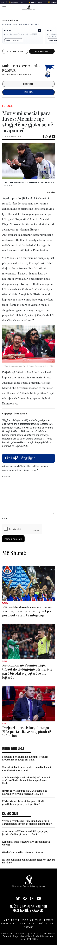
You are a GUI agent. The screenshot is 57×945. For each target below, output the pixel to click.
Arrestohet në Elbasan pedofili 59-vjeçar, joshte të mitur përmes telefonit (25, 833)
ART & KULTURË (36, 923)
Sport (49, 30)
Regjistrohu (42, 51)
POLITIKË (15, 920)
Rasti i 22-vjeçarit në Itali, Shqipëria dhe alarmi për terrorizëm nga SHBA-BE (24, 792)
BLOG (15, 923)
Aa (48, 192)
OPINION (38, 920)
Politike (7, 30)
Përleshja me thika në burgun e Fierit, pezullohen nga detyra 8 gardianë (23, 803)
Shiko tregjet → (13, 40)
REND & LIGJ (27, 920)
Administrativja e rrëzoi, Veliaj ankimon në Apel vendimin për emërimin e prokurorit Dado (26, 780)
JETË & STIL (50, 923)
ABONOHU (28, 83)
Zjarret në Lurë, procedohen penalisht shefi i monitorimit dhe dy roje (27, 768)
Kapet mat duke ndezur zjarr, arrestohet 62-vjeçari (26, 843)
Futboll (7, 105)
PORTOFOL (49, 920)
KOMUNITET (6, 923)
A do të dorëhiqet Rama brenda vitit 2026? (20, 34)
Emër (4, 518)
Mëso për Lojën (15, 51)
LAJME (6, 920)
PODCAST (28, 927)
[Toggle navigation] (3, 7)
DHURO (28, 92)
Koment (7, 476)
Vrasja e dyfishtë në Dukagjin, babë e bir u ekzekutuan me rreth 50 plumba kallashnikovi (27, 822)
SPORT (23, 923)
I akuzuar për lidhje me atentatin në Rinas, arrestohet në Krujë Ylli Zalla (25, 758)
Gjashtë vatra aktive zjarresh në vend (23, 852)
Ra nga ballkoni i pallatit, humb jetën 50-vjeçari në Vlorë (28, 861)
